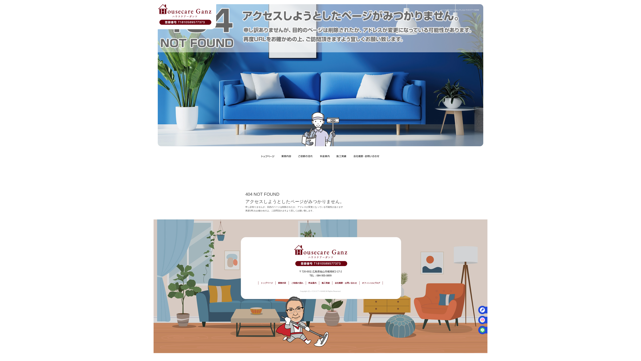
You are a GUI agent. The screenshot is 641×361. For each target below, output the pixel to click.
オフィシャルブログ (371, 283)
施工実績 (341, 156)
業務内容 (286, 156)
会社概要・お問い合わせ (366, 156)
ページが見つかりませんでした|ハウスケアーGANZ (460, 10)
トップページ (268, 156)
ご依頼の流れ (305, 156)
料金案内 (324, 156)
